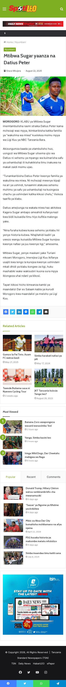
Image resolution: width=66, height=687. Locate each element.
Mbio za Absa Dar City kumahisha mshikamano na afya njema (44, 524)
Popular (10, 477)
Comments (53, 477)
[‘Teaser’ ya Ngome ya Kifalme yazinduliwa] (13, 509)
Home (9, 42)
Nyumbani (20, 42)
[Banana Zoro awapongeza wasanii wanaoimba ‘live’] (12, 426)
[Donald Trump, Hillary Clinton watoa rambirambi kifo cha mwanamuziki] (13, 493)
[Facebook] (5, 311)
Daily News (24, 663)
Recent (31, 477)
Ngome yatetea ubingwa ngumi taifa (29, 33)
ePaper (51, 663)
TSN (13, 663)
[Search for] (61, 10)
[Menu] (4, 10)
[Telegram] (39, 311)
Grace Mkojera (13, 70)
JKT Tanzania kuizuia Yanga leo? (46, 392)
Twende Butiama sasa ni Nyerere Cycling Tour (16, 390)
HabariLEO (39, 663)
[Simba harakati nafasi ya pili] (48, 343)
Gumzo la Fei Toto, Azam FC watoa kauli (17, 356)
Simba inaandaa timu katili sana (43, 553)
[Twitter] (12, 311)
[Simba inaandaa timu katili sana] (13, 558)
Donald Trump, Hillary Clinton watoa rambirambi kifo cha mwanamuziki (42, 492)
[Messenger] (26, 311)
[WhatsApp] (32, 311)
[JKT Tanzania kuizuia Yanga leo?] (48, 378)
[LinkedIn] (19, 311)
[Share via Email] (46, 311)
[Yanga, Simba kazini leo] (12, 442)
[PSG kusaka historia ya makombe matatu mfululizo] (13, 542)
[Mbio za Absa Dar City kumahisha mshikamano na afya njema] (13, 525)
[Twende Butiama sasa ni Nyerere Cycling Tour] (17, 377)
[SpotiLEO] (23, 8)
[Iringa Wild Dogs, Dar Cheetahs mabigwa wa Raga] (12, 458)
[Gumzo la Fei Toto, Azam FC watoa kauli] (17, 343)
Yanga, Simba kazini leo (38, 437)
